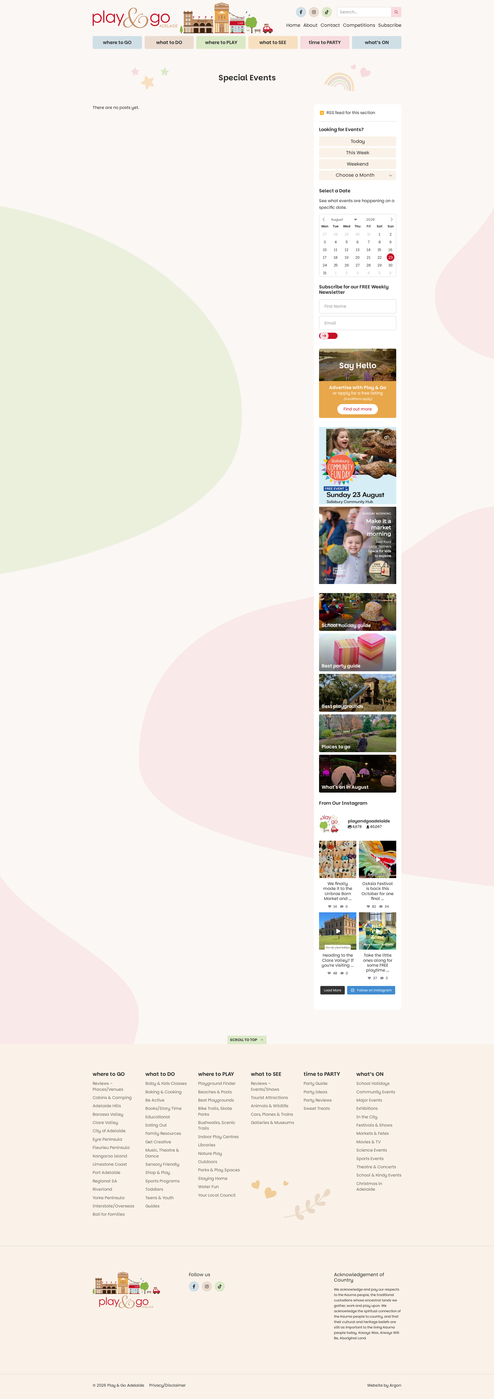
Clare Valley (105, 1123)
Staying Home (212, 1178)
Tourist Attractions (269, 1098)
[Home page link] (183, 18)
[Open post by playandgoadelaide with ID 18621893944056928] (377, 931)
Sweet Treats (317, 1108)
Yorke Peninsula (109, 1198)
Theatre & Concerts (376, 1167)
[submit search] (396, 12)
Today (358, 141)
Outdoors (207, 1162)
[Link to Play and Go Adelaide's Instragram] (314, 12)
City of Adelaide (109, 1131)
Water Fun (208, 1187)
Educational (157, 1117)
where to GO (117, 42)
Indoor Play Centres (218, 1137)
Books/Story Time (163, 1108)
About (310, 25)
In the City (366, 1117)
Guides (152, 1206)
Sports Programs (162, 1181)
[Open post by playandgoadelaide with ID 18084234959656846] (337, 931)
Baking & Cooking (163, 1092)
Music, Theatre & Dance (162, 1153)
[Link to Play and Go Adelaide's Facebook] (301, 12)
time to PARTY (325, 42)
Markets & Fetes (372, 1133)
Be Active (154, 1100)
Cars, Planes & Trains (272, 1114)
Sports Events (370, 1159)
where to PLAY (221, 42)
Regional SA (105, 1181)
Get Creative (158, 1142)
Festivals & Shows (374, 1125)
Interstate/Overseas (113, 1206)
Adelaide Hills (107, 1106)
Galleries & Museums (272, 1123)
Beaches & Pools (215, 1092)
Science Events (371, 1150)
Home (293, 25)
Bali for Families (109, 1214)
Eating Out (156, 1125)
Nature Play (210, 1153)
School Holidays (373, 1083)
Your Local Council (217, 1195)
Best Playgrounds (216, 1100)
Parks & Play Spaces (219, 1170)
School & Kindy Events (378, 1175)
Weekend (357, 164)
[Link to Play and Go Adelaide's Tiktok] (327, 12)
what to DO (169, 42)
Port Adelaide (106, 1172)
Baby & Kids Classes (166, 1083)
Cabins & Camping (112, 1098)
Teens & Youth (159, 1198)
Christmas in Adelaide (369, 1186)
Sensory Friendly (162, 1164)
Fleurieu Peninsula (111, 1148)
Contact (330, 25)
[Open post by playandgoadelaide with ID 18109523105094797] (377, 859)
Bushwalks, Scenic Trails (216, 1125)
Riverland (102, 1189)
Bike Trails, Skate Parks (215, 1111)
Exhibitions (367, 1108)
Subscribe (389, 25)
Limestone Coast (110, 1164)
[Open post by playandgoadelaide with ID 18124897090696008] (337, 859)
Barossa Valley (108, 1114)
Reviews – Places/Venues (108, 1086)
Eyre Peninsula (107, 1139)
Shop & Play (157, 1172)
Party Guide (316, 1083)
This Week (357, 152)
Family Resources (163, 1133)
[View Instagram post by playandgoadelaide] (353, 875)
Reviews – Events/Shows (265, 1086)
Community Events (375, 1092)
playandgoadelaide (337, 845)
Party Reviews (318, 1100)
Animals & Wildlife (269, 1106)
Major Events (369, 1100)
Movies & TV (368, 1142)
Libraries (206, 1145)
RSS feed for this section (351, 113)
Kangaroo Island (110, 1156)
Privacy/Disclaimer (167, 1385)
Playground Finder (217, 1083)
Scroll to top (243, 1039)
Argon (395, 1385)
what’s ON (377, 42)
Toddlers (154, 1189)
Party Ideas (315, 1092)
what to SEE (272, 42)
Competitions (359, 25)
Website (375, 1385)
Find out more (357, 409)
